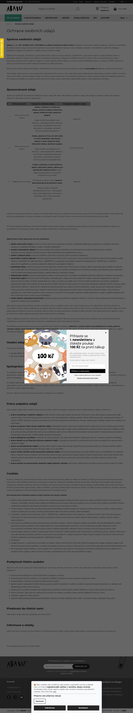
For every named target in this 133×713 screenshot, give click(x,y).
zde (54, 692)
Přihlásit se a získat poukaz (80, 371)
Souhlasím (83, 708)
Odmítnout (50, 708)
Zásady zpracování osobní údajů (87, 378)
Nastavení (40, 701)
